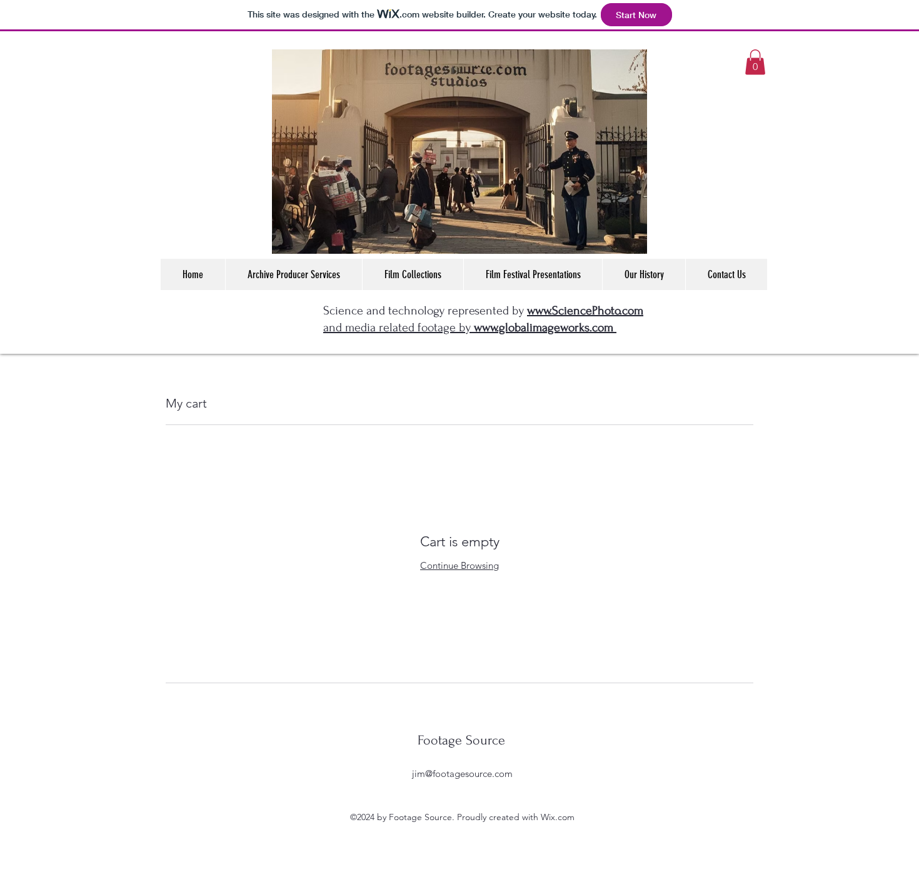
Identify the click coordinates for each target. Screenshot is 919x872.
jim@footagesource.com (462, 773)
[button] (755, 62)
